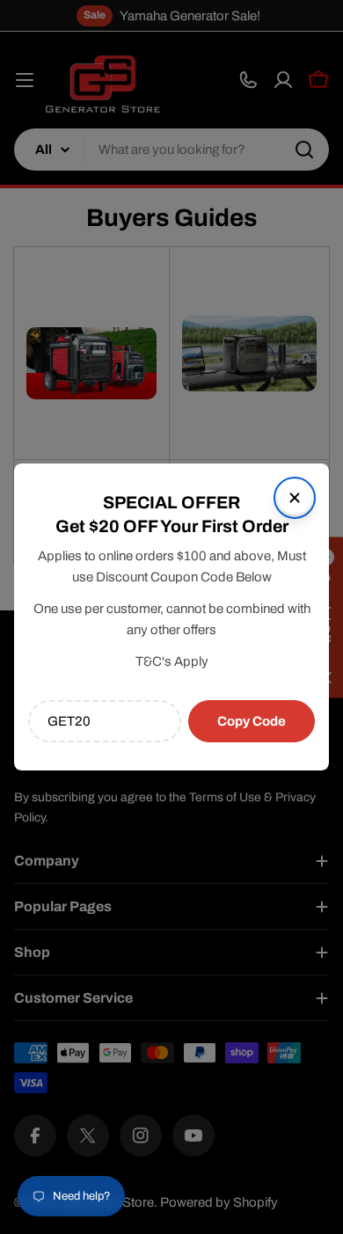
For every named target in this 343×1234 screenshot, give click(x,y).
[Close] (294, 498)
